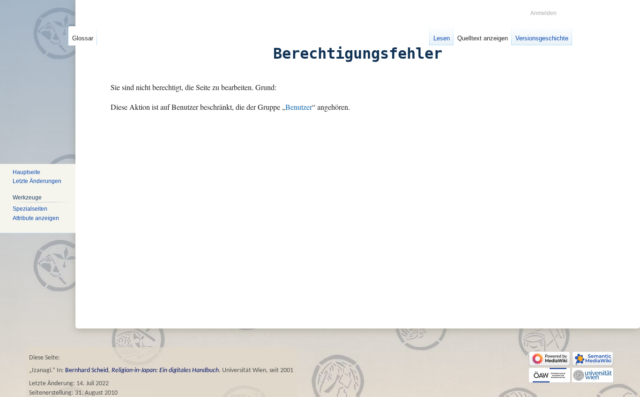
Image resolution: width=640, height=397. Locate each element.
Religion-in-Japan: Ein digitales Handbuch (165, 370)
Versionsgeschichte (541, 38)
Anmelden (543, 13)
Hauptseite (26, 172)
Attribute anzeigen (36, 218)
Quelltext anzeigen (482, 38)
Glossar (82, 38)
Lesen (441, 38)
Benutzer (298, 107)
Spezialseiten (30, 209)
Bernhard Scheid (86, 370)
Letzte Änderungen (37, 181)
